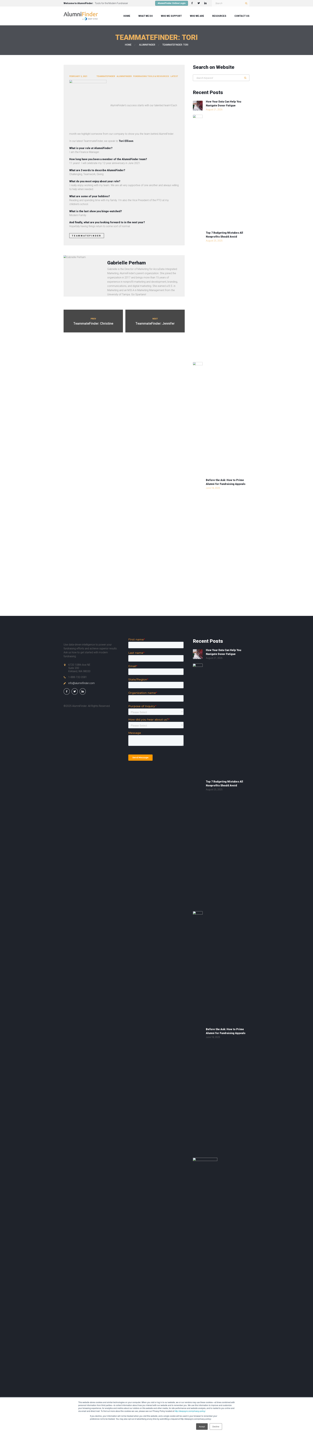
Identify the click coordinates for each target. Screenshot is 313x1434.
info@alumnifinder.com (81, 683)
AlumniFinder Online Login (172, 3)
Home (126, 16)
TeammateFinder (106, 76)
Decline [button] (215, 1426)
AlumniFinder (147, 44)
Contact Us (241, 16)
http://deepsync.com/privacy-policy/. (190, 1411)
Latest (174, 76)
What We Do (145, 16)
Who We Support (171, 16)
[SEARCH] (246, 3)
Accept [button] (202, 1426)
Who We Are (197, 16)
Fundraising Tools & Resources (151, 76)
